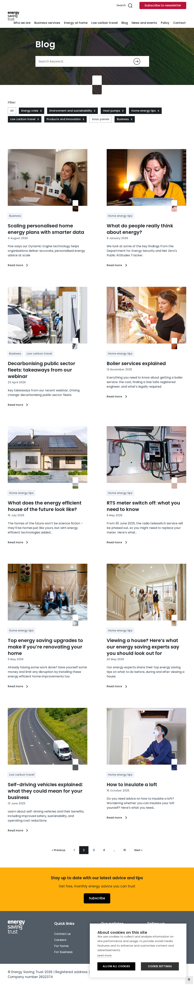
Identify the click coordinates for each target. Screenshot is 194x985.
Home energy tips (143, 111)
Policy (165, 23)
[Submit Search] (137, 61)
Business (123, 119)
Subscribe (97, 898)
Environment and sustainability (70, 111)
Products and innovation (64, 119)
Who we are (22, 23)
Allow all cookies (116, 966)
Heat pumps (111, 111)
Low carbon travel (104, 23)
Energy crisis (29, 111)
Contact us (62, 934)
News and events (144, 23)
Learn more (104, 955)
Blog (124, 23)
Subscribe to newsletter (163, 5)
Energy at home (76, 23)
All (12, 111)
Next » (138, 850)
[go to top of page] (189, 980)
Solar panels (100, 119)
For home (61, 946)
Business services (47, 23)
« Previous (58, 850)
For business (63, 952)
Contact (179, 23)
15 (124, 850)
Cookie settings (160, 966)
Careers (60, 940)
